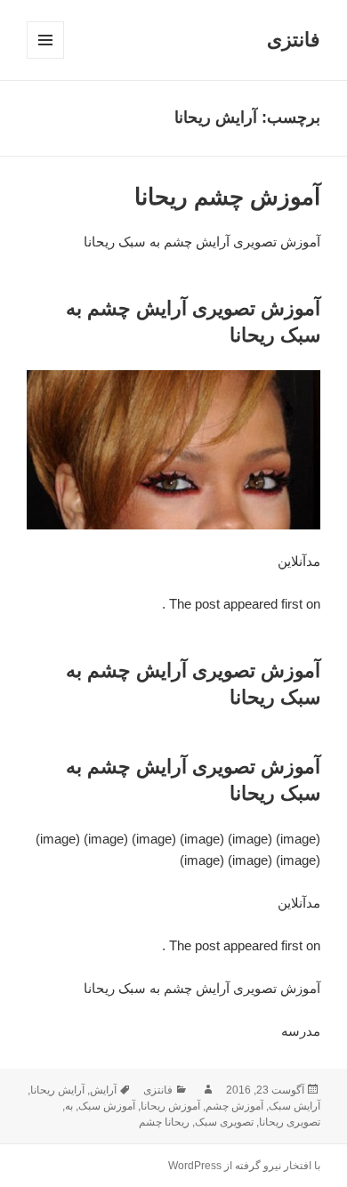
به (69, 1106)
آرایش (103, 1090)
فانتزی (293, 39)
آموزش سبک (106, 1106)
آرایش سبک (294, 1106)
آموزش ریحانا (170, 1106)
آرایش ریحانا (57, 1090)
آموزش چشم (234, 1106)
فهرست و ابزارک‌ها (45, 58)
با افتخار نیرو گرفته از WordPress (244, 1165)
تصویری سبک (224, 1122)
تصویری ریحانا (289, 1122)
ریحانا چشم (164, 1122)
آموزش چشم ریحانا (227, 196)
